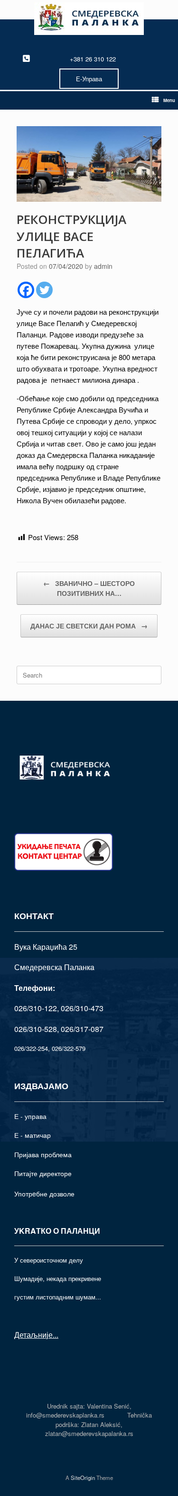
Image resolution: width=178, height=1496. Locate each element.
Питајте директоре (43, 1173)
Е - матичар (32, 1135)
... (55, 1334)
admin (103, 266)
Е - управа (30, 1116)
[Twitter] (44, 290)
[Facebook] (26, 290)
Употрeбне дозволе (44, 1193)
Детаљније (33, 1334)
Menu (169, 100)
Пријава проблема (43, 1154)
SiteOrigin (83, 1477)
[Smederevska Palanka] (89, 18)
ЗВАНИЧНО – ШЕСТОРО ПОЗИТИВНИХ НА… (89, 588)
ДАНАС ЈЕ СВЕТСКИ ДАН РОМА (89, 625)
